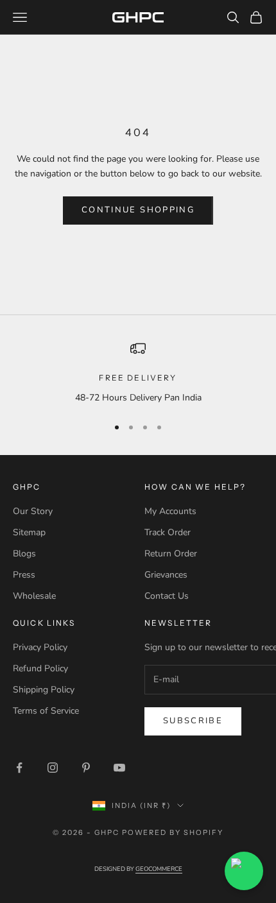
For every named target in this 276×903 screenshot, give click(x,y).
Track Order (167, 532)
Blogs (24, 553)
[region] (138, 372)
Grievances (165, 575)
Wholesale (34, 596)
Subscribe (193, 721)
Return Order (170, 553)
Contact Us (166, 596)
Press (24, 575)
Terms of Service (46, 711)
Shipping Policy (43, 690)
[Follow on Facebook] (19, 767)
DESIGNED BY (138, 868)
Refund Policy (40, 668)
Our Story (33, 511)
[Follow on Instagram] (52, 767)
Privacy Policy (40, 647)
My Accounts (170, 511)
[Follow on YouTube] (119, 767)
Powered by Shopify (173, 832)
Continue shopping (138, 210)
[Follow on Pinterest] (86, 767)
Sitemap (29, 532)
